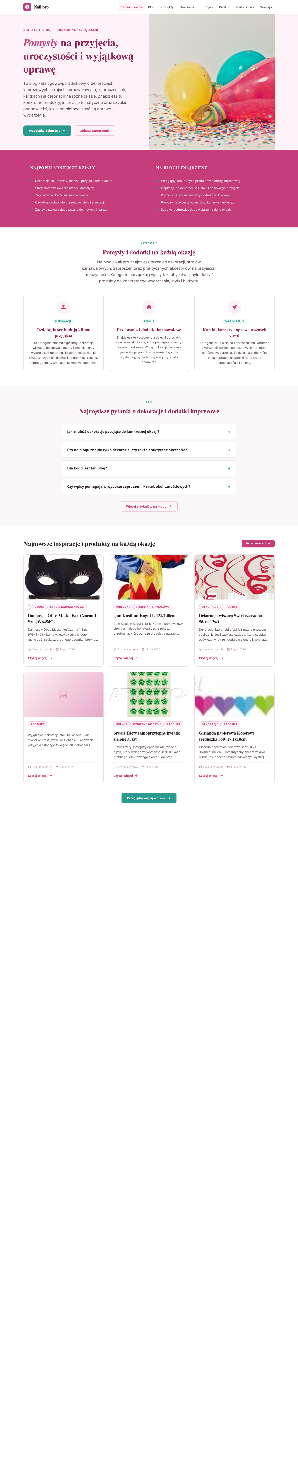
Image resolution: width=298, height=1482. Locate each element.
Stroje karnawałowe (67, 607)
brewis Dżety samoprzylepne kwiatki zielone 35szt (147, 736)
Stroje (206, 7)
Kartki (223, 7)
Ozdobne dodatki (147, 724)
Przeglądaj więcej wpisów (146, 798)
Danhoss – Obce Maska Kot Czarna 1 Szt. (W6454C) (62, 618)
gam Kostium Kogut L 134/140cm (144, 615)
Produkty (167, 7)
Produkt (38, 607)
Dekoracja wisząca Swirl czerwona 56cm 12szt (230, 618)
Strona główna (131, 7)
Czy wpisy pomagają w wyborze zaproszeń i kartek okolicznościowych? (128, 486)
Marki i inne (244, 7)
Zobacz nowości (256, 543)
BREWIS (121, 724)
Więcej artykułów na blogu (146, 506)
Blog (151, 7)
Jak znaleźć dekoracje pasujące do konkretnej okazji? (113, 431)
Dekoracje (187, 7)
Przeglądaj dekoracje (44, 131)
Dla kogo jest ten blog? (87, 468)
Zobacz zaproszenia (95, 131)
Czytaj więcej (37, 658)
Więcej (265, 7)
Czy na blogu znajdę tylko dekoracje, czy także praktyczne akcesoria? (127, 449)
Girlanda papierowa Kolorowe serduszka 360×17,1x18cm (227, 736)
